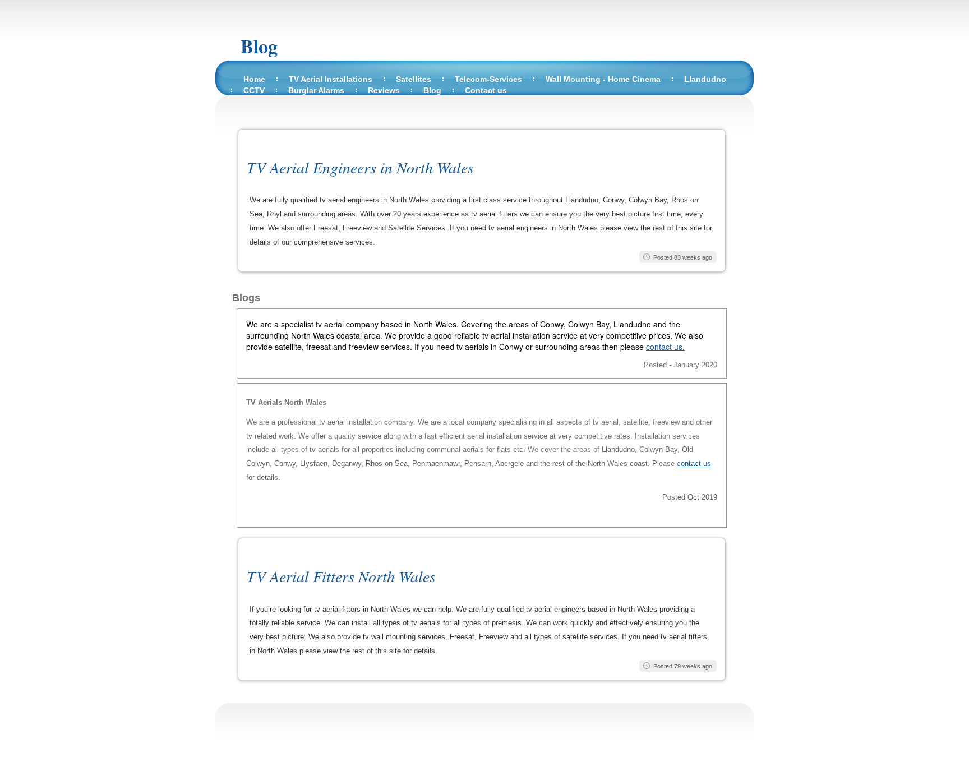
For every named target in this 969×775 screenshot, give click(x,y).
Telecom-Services (488, 79)
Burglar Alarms (316, 90)
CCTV (254, 90)
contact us (694, 463)
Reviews (384, 90)
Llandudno (705, 79)
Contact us (486, 90)
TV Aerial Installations (330, 79)
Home (254, 79)
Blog (259, 46)
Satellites (413, 79)
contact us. (665, 346)
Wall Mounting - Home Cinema (603, 79)
